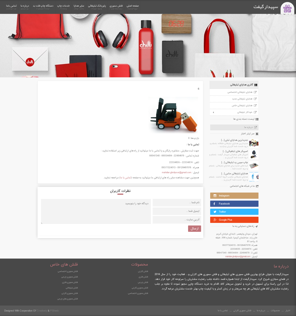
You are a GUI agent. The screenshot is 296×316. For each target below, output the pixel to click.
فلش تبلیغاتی (72, 287)
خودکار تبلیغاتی (244, 112)
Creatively (42, 311)
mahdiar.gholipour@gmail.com (237, 257)
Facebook (224, 204)
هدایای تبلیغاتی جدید (242, 99)
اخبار (287, 310)
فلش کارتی (143, 271)
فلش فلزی (143, 276)
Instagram (224, 196)
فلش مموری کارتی (140, 287)
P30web (54, 311)
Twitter (222, 212)
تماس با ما (125, 178)
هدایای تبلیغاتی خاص (242, 106)
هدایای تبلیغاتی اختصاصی (239, 92)
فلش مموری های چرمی (67, 298)
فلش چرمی (143, 282)
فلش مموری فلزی (70, 282)
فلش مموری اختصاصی (138, 293)
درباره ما (248, 127)
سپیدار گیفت (266, 6)
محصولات (275, 310)
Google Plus (225, 220)
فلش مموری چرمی (69, 276)
